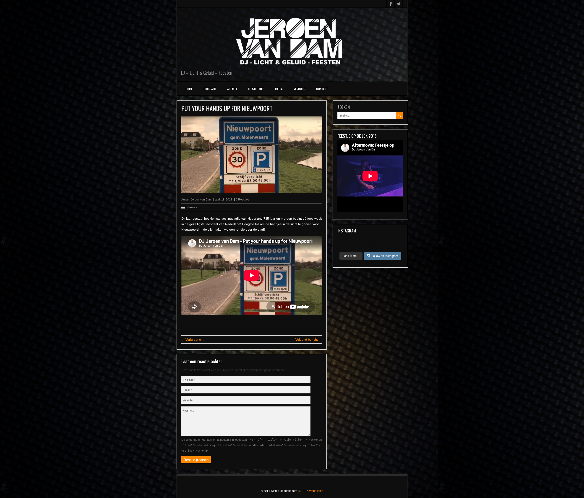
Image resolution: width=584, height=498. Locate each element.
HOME (189, 88)
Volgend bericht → (308, 339)
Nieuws (191, 207)
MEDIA (279, 88)
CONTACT (322, 88)
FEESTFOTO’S (256, 88)
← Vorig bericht (192, 339)
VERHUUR (299, 88)
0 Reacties (242, 199)
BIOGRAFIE (209, 88)
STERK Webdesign (311, 491)
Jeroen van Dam (201, 199)
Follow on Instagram (384, 256)
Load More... (351, 256)
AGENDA (232, 88)
